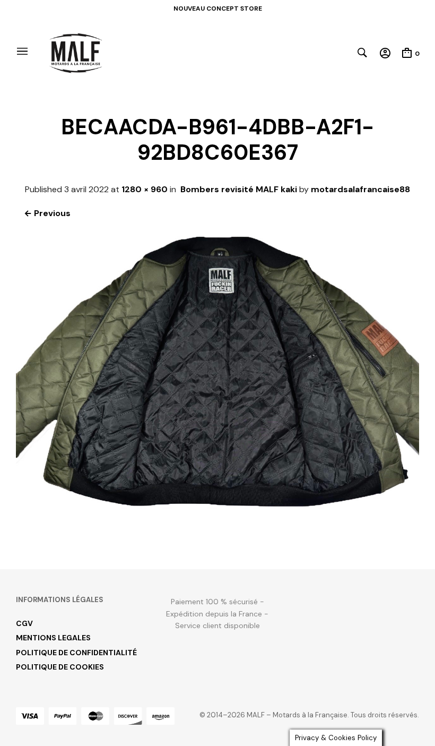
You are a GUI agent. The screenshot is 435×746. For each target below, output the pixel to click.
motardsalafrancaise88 (360, 189)
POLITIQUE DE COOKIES (60, 667)
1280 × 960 (144, 189)
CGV (24, 623)
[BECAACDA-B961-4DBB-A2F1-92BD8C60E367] (217, 530)
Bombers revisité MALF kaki (238, 189)
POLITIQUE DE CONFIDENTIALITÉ (76, 652)
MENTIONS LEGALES (53, 637)
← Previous (47, 213)
